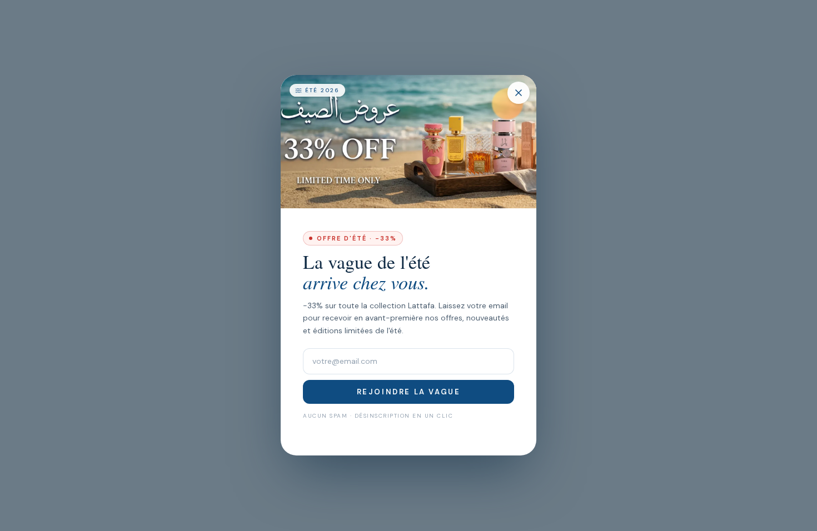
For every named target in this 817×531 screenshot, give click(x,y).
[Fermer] (518, 93)
